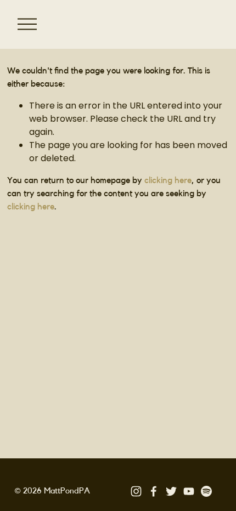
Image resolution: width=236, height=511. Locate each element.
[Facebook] (153, 491)
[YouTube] (188, 491)
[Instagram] (136, 491)
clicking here (168, 180)
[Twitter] (171, 491)
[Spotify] (206, 491)
